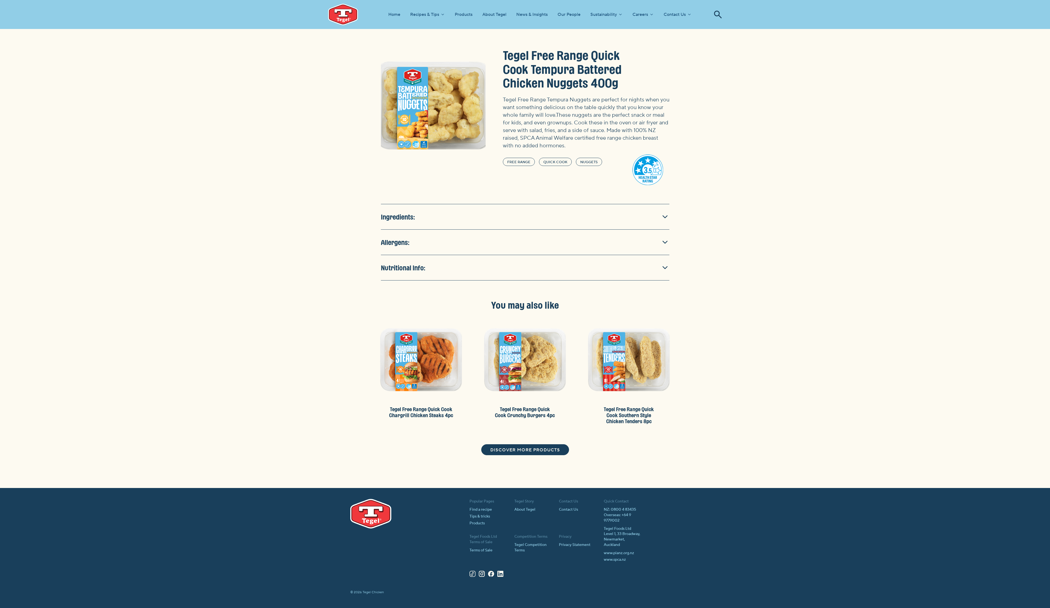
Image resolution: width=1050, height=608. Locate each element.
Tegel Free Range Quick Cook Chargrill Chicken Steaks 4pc (421, 412)
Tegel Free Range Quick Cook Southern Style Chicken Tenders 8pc (629, 415)
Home (394, 14)
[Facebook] (491, 575)
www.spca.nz (615, 559)
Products (463, 14)
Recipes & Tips (424, 14)
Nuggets (589, 162)
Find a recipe (480, 509)
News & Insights (532, 14)
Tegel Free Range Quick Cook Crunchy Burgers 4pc (525, 412)
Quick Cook (555, 162)
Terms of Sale (480, 550)
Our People (569, 14)
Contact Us (675, 14)
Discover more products (525, 450)
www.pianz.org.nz (619, 553)
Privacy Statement (574, 544)
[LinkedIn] (500, 575)
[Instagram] (482, 575)
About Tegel (494, 14)
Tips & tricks (479, 516)
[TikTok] (472, 575)
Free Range (518, 162)
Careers (640, 14)
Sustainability (603, 14)
